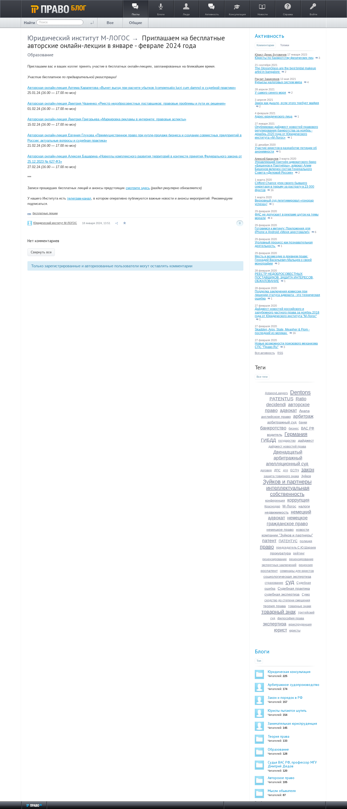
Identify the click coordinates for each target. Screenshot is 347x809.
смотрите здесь (138, 188)
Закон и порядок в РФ (285, 697)
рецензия (306, 565)
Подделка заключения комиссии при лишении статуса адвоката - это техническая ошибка (287, 295)
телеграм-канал (79, 198)
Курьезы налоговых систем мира (278, 82)
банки (303, 422)
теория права (274, 606)
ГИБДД (268, 440)
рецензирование (274, 559)
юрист (280, 630)
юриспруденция (300, 624)
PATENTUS (281, 398)
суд (290, 582)
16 (272, 190)
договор (266, 470)
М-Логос (289, 506)
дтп (285, 470)
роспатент (269, 571)
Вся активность (265, 352)
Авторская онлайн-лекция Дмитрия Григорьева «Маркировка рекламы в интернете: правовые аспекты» (106, 119)
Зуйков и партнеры (287, 481)
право (267, 547)
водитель (274, 435)
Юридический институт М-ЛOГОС (78, 38)
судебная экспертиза (281, 594)
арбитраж (303, 416)
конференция (275, 500)
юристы (295, 630)
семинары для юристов (297, 571)
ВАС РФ (307, 428)
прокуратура (280, 553)
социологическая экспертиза (287, 576)
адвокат (288, 410)
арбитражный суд (281, 422)
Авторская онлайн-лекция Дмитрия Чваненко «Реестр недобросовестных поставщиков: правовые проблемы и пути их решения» (126, 103)
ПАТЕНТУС (288, 541)
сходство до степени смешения (287, 600)
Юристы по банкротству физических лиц (284, 58)
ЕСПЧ (294, 470)
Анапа (304, 411)
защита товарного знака (281, 476)
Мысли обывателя (282, 790)
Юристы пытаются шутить (287, 710)
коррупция (298, 500)
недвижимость (277, 512)
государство (287, 440)
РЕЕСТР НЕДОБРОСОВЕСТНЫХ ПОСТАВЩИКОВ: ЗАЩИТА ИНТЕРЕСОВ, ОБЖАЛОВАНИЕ (284, 277)
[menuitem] (110, 23)
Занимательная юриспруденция (292, 723)
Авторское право (281, 777)
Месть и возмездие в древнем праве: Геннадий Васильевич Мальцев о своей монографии (283, 260)
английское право (276, 417)
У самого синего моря (270, 92)
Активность (269, 35)
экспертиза (274, 623)
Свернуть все (41, 252)
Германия (296, 434)
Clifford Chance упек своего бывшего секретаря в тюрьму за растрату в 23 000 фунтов (284, 186)
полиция (306, 541)
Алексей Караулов (266, 158)
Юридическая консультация (289, 671)
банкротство (273, 428)
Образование (40, 55)
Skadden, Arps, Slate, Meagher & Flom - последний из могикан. (282, 331)
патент (269, 540)
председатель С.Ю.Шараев (296, 547)
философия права (290, 618)
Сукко (306, 594)
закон (307, 469)
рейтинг (299, 553)
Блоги (262, 651)
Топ (259, 660)
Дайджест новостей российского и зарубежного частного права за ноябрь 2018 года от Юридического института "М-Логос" (287, 312)
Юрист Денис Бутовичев (271, 54)
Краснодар (272, 506)
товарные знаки (299, 606)
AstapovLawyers (276, 393)
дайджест (306, 440)
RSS (280, 352)
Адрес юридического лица (273, 116)
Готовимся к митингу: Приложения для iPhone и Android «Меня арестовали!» (282, 230)
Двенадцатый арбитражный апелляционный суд (287, 458)
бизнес (294, 428)
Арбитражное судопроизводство (293, 684)
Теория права (278, 736)
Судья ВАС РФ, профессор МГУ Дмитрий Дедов (292, 764)
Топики (284, 45)
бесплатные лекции (45, 213)
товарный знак (278, 612)
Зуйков (306, 476)
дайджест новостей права (287, 446)
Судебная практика (294, 588)
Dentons (300, 392)
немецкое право (280, 529)
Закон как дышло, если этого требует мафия (287, 103)
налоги (304, 506)
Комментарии (265, 45)
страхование (274, 583)
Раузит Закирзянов (267, 78)
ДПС (277, 470)
